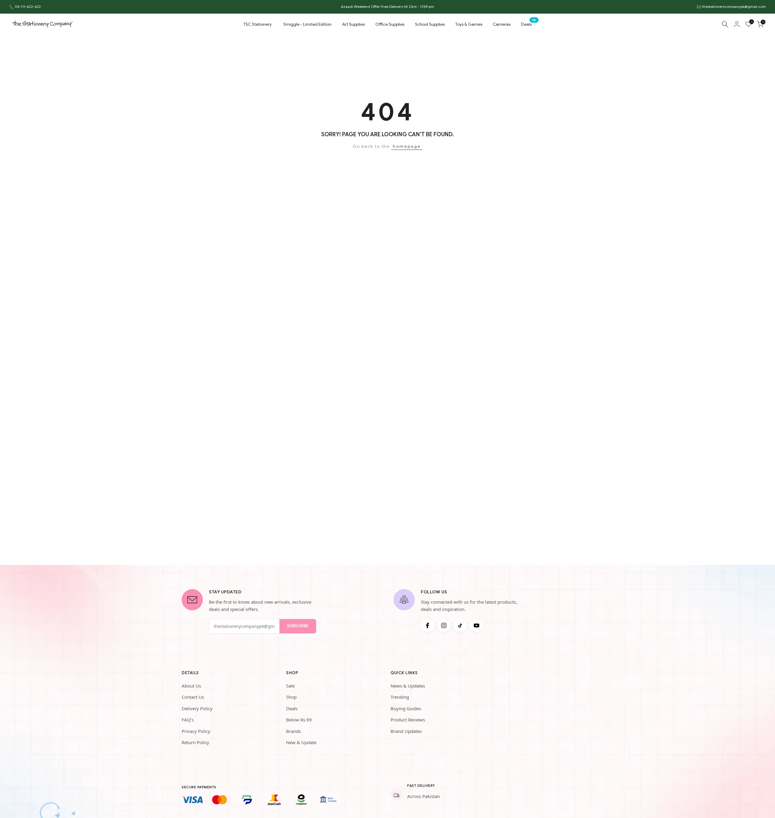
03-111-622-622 (28, 6)
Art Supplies (353, 24)
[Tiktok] (460, 625)
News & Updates (408, 686)
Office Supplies (389, 24)
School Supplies (430, 24)
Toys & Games (468, 24)
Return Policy (195, 742)
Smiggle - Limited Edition (307, 24)
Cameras (501, 24)
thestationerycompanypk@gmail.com (734, 6)
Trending (400, 697)
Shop (291, 697)
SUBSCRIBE (297, 625)
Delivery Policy (197, 708)
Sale (290, 686)
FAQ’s (188, 720)
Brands (293, 731)
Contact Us (193, 697)
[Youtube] (476, 625)
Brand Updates (406, 731)
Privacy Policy (196, 731)
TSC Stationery (257, 24)
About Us (191, 686)
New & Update (301, 742)
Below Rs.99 (299, 720)
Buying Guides (406, 708)
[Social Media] (427, 625)
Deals (528, 24)
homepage (407, 146)
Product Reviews (408, 720)
